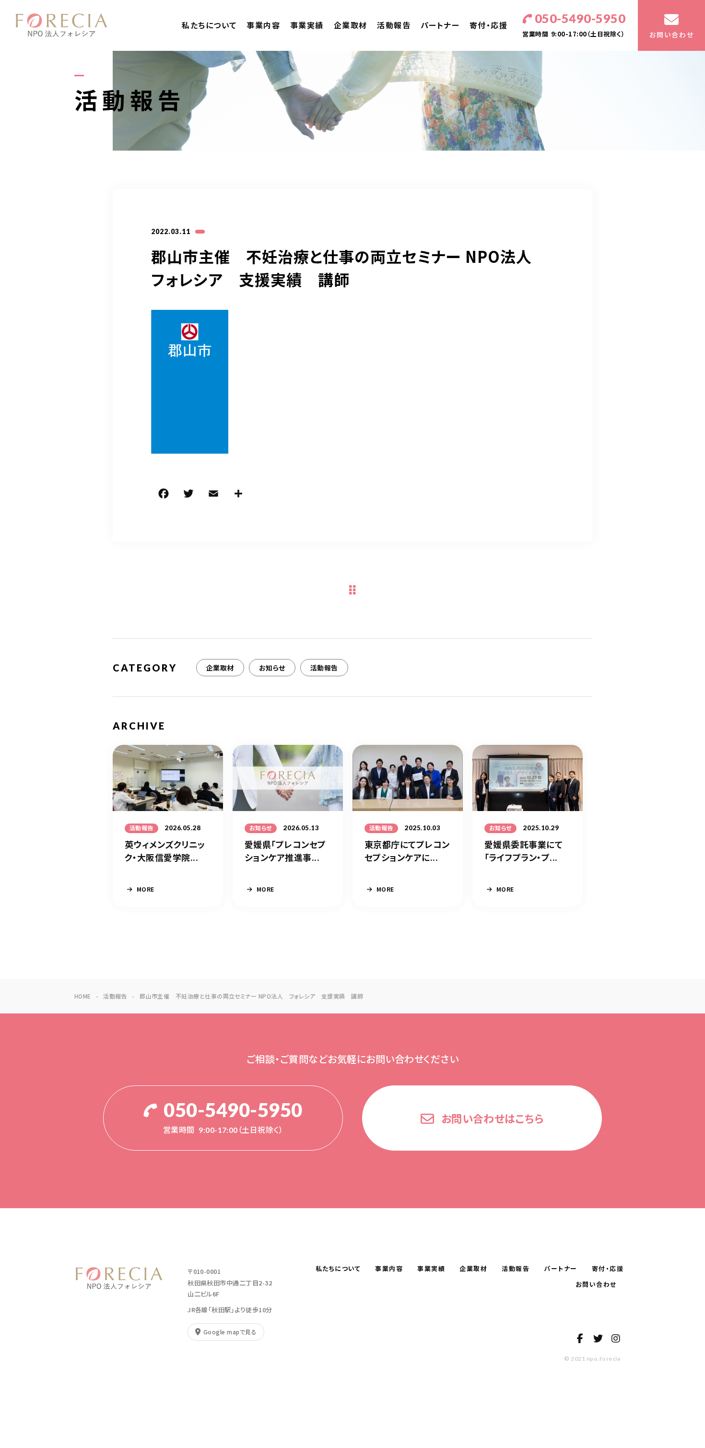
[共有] (238, 495)
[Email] (213, 495)
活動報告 (394, 25)
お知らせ (272, 667)
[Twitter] (188, 495)
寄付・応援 (489, 25)
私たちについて (209, 25)
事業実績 (307, 25)
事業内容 (263, 25)
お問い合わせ (600, 1284)
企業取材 (350, 25)
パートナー (440, 25)
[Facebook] (163, 495)
